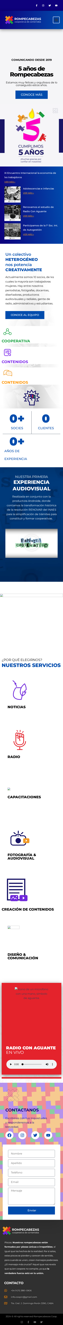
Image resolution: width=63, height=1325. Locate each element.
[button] (56, 20)
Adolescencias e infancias (39, 188)
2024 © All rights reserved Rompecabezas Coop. (31, 1316)
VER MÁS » (9, 182)
